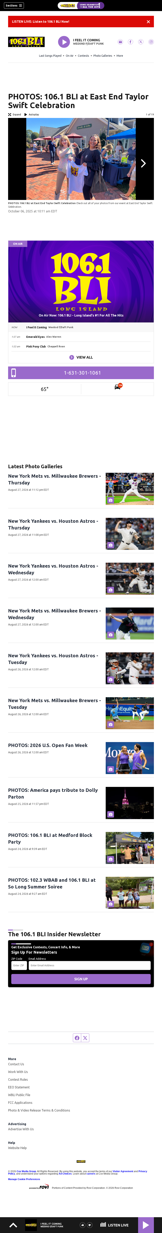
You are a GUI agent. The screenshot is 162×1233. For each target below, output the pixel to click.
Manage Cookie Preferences (24, 1179)
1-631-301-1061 (82, 373)
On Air (69, 55)
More (120, 55)
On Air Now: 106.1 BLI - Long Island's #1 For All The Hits (81, 315)
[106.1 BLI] (81, 5)
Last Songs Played (50, 55)
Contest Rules (18, 1079)
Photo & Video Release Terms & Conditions (39, 1110)
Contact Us (16, 1064)
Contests (83, 55)
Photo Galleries (102, 55)
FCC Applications (20, 1102)
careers (91, 1173)
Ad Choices (65, 1173)
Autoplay (34, 114)
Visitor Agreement (123, 1171)
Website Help (17, 1148)
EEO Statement (19, 1087)
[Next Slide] (143, 163)
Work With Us (18, 1072)
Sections (11, 5)
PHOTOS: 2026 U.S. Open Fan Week (48, 745)
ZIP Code (16, 958)
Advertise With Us (21, 1129)
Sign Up (81, 979)
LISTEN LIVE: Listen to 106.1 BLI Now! (40, 21)
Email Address (37, 958)
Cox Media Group (26, 1171)
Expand (17, 114)
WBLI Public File (19, 1095)
